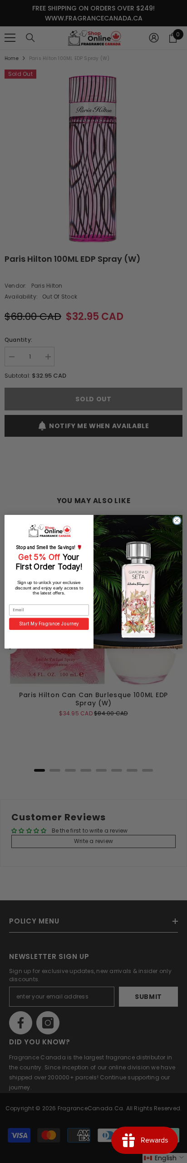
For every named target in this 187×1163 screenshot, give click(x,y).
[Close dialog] (177, 520)
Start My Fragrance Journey (49, 623)
